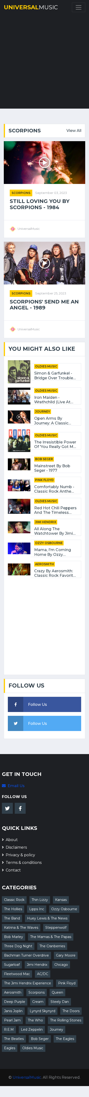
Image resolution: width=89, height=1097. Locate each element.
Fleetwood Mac (17, 974)
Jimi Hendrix (45, 522)
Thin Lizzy (40, 900)
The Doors (71, 1011)
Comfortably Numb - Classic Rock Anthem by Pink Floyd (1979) (54, 489)
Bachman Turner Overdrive (26, 955)
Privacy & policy (20, 855)
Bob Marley (13, 937)
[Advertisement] (44, 59)
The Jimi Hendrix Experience (27, 983)
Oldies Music (46, 366)
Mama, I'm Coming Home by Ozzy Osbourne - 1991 (52, 552)
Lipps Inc (36, 909)
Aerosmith (44, 564)
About (12, 839)
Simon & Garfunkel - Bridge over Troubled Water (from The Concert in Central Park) (55, 375)
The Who (35, 1020)
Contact (13, 870)
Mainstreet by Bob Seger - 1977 (52, 468)
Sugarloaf (12, 964)
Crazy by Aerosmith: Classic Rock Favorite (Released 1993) (54, 573)
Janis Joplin (13, 1011)
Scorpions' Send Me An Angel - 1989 (44, 305)
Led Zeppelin (32, 1029)
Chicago (61, 964)
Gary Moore (65, 955)
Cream (37, 1002)
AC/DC (42, 974)
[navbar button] (78, 7)
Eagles (9, 1048)
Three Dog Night (18, 946)
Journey (42, 411)
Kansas (61, 900)
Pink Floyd (44, 480)
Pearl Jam (12, 1020)
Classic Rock (14, 900)
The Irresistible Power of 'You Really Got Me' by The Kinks (55, 444)
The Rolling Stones (65, 1020)
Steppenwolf (55, 927)
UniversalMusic (27, 1077)
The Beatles (14, 1039)
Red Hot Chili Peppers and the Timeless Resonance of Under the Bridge (55, 510)
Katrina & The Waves (21, 927)
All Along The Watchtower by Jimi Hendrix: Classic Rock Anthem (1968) (54, 531)
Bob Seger (44, 459)
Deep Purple (14, 1002)
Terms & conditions (24, 862)
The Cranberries (52, 946)
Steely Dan (60, 1002)
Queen (57, 992)
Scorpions (21, 193)
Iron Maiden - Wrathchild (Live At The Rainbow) (52, 399)
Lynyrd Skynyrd (42, 1011)
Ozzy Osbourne (49, 543)
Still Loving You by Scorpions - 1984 (40, 204)
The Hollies (13, 909)
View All (73, 130)
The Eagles (65, 1039)
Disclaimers (16, 847)
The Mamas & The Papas (50, 937)
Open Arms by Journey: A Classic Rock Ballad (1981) (51, 420)
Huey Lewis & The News (47, 918)
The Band (12, 918)
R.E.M (9, 1029)
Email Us (16, 786)
